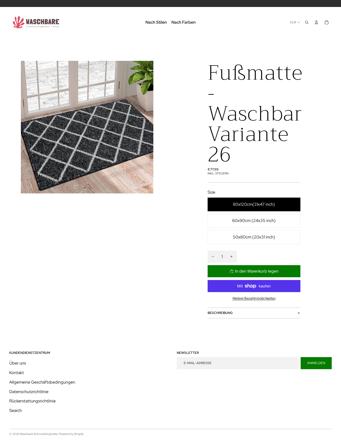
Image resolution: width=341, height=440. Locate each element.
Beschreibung (220, 313)
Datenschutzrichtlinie (28, 391)
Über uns (17, 363)
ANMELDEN (316, 363)
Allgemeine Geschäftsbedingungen (42, 382)
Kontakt (16, 372)
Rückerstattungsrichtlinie (32, 401)
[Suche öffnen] (307, 22)
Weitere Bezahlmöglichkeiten (254, 298)
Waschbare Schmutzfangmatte (39, 434)
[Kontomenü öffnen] (316, 22)
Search (15, 410)
